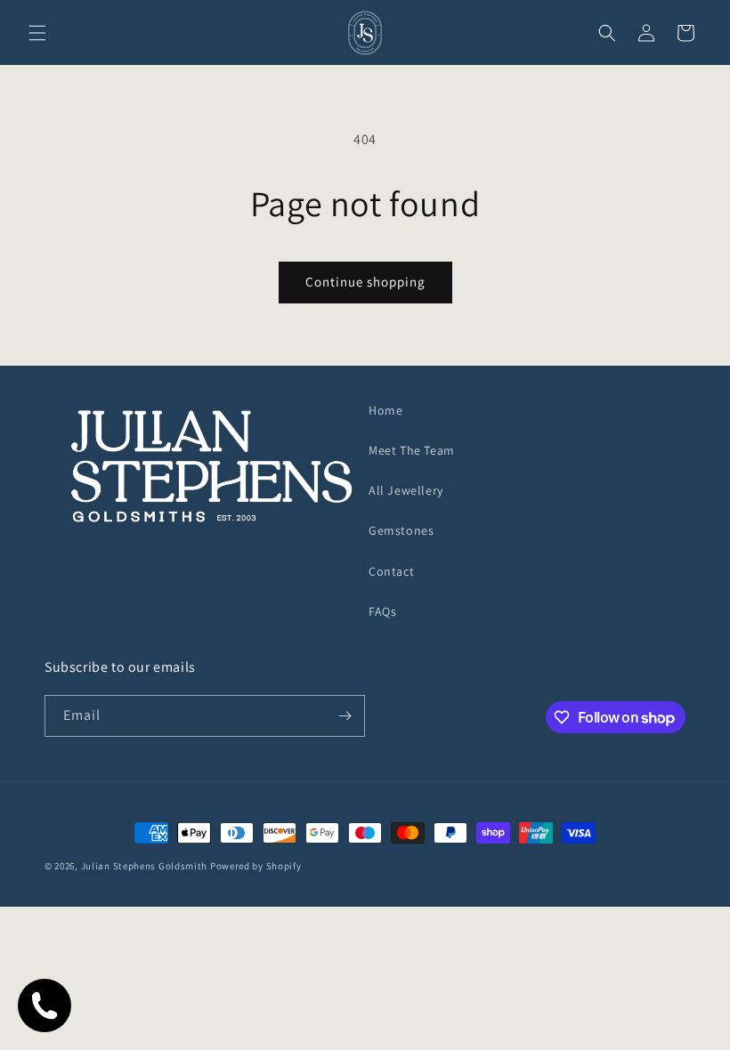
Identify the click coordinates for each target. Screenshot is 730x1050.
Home (385, 410)
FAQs (382, 611)
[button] (37, 32)
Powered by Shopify (256, 866)
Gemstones (401, 530)
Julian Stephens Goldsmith (144, 866)
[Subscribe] (344, 716)
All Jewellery (406, 490)
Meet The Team (412, 450)
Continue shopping (365, 281)
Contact (391, 571)
